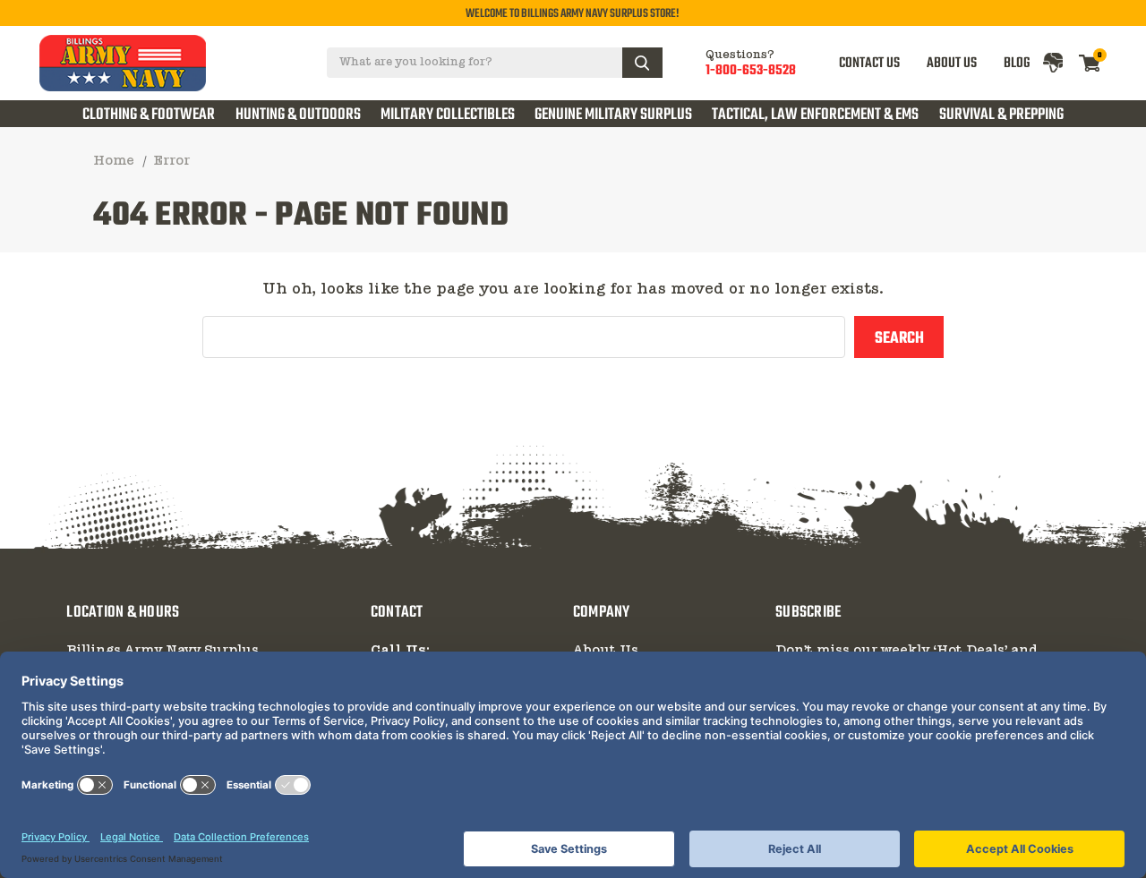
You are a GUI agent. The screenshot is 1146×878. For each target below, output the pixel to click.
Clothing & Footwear (148, 114)
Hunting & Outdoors (298, 114)
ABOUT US (952, 63)
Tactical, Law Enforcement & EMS (815, 114)
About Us (605, 650)
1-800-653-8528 (751, 71)
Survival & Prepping (1001, 114)
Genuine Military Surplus (613, 114)
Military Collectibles (448, 114)
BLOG (1017, 63)
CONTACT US (869, 63)
